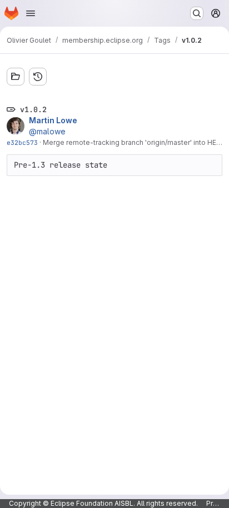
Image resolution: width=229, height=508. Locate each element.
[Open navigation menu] (30, 13)
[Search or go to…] (196, 13)
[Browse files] (15, 76)
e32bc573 (22, 142)
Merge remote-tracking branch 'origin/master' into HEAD (134, 142)
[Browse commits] (38, 76)
